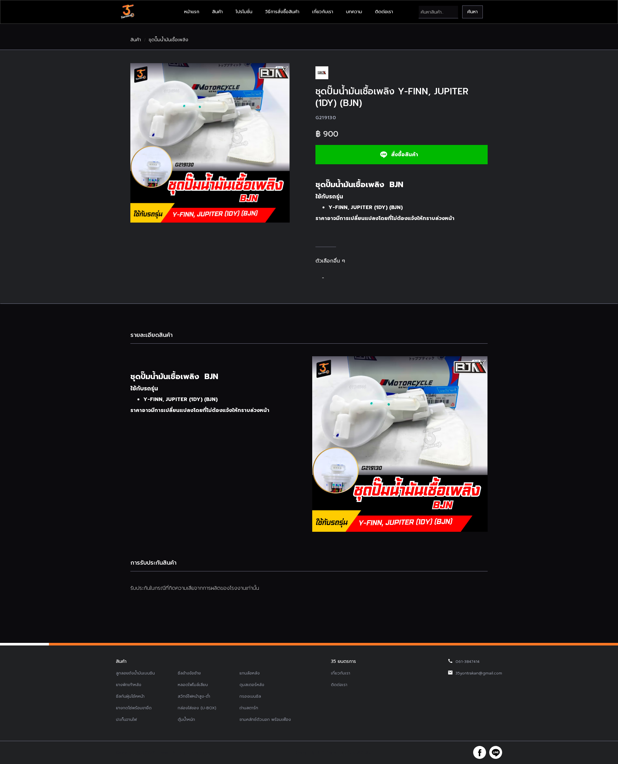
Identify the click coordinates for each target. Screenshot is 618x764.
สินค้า (217, 11)
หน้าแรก (191, 11)
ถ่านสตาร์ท (248, 708)
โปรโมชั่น (244, 11)
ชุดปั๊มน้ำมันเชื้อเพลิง (168, 40)
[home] (127, 12)
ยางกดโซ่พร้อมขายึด (134, 708)
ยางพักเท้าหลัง (128, 685)
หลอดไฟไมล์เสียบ (193, 685)
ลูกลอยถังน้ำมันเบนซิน (135, 673)
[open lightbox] (210, 143)
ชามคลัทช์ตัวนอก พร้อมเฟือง (265, 719)
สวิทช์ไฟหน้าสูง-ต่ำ (194, 696)
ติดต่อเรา (384, 11)
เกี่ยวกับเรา (322, 11)
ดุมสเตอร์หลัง (251, 685)
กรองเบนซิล (250, 696)
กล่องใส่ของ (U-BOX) (197, 708)
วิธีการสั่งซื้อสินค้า (282, 11)
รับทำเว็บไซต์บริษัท (357, 752)
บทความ (354, 11)
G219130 (325, 117)
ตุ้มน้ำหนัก (186, 719)
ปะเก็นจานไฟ (126, 719)
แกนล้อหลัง (249, 673)
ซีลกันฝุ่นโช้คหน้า (130, 696)
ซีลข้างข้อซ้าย (189, 673)
